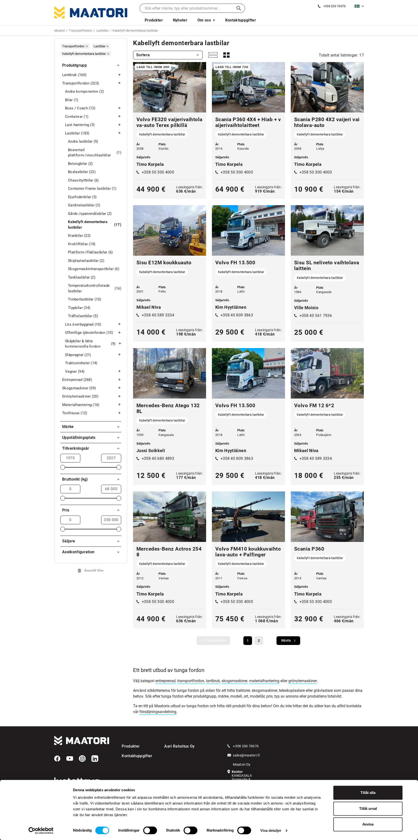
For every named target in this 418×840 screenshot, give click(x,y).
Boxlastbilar (82, 172)
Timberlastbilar (84, 299)
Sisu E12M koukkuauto (163, 263)
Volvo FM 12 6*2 (314, 405)
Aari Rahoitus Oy (179, 746)
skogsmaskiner (234, 681)
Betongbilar (80, 163)
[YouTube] (69, 758)
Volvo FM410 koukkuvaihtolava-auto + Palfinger (248, 552)
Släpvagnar (78, 355)
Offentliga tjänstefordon (89, 332)
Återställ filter (94, 570)
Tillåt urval (368, 808)
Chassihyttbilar (83, 180)
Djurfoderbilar (82, 197)
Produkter (154, 20)
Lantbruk (74, 75)
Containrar (76, 116)
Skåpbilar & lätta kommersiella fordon (90, 344)
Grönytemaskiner (80, 396)
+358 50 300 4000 (158, 172)
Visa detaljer (270, 830)
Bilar (71, 100)
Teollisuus (74, 413)
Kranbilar (79, 235)
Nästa (286, 640)
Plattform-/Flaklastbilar (90, 252)
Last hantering (80, 125)
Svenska (359, 6)
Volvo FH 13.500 (235, 263)
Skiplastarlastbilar (86, 261)
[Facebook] (57, 759)
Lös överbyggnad (83, 324)
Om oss (204, 20)
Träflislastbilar (83, 316)
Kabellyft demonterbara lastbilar (94, 225)
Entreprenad (77, 380)
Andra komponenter (84, 91)
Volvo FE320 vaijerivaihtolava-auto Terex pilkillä (169, 122)
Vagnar (74, 371)
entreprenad (165, 681)
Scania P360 (309, 549)
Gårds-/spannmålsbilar (90, 213)
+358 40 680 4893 (158, 458)
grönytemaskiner (302, 681)
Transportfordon (80, 83)
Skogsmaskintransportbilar (93, 269)
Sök (238, 8)
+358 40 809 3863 (237, 315)
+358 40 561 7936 (315, 315)
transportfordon (190, 681)
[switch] (150, 830)
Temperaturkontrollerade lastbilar (94, 288)
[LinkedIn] (94, 758)
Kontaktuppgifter (240, 20)
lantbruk (213, 681)
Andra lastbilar (83, 141)
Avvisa (367, 824)
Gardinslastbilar (84, 205)
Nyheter (180, 20)
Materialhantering (80, 405)
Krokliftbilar (81, 244)
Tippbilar (79, 308)
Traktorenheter (81, 363)
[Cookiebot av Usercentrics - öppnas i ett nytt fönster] (41, 830)
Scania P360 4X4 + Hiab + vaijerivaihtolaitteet (248, 122)
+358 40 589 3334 (158, 315)
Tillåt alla (367, 793)
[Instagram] (82, 758)
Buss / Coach (80, 108)
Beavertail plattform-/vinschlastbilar (94, 153)
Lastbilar (77, 133)
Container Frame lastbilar (92, 188)
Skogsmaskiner (79, 388)
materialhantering (264, 681)
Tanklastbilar (81, 277)
